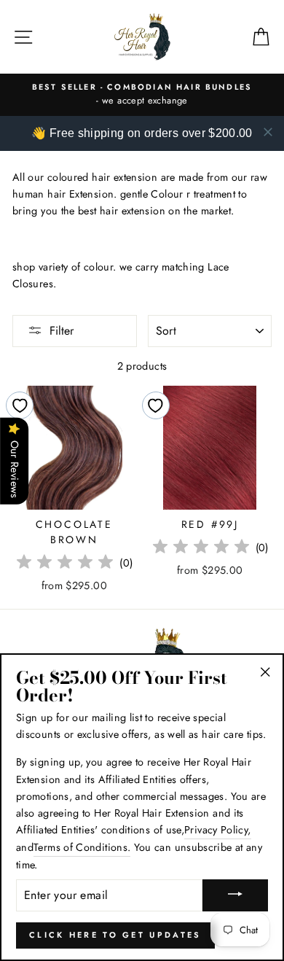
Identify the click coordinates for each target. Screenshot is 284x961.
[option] (142, 95)
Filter (62, 330)
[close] (268, 132)
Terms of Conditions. (81, 847)
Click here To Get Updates (115, 935)
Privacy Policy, (217, 829)
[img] (64, 564)
